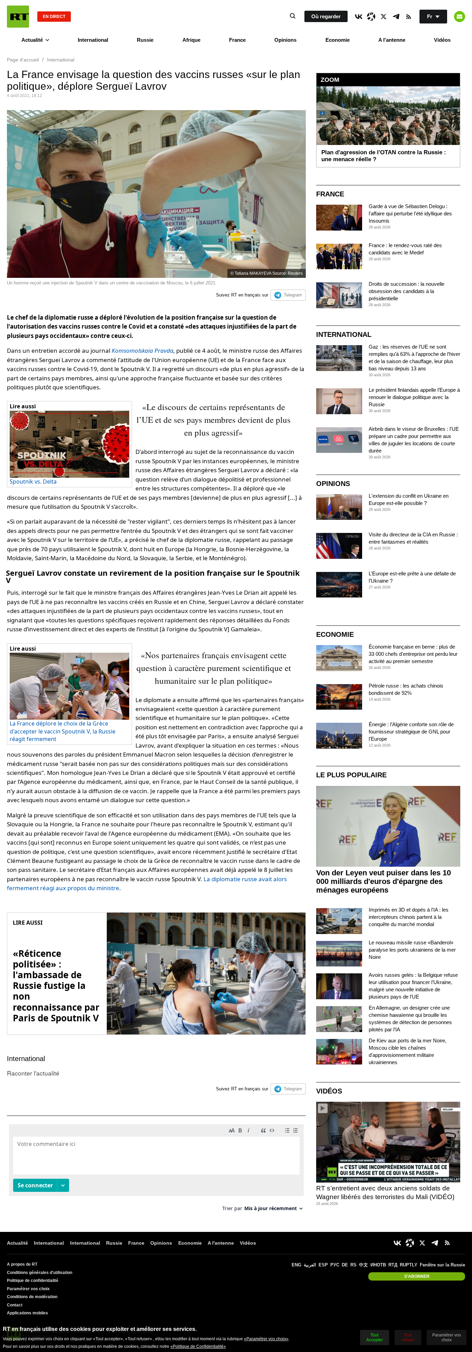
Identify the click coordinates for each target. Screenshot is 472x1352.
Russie (145, 40)
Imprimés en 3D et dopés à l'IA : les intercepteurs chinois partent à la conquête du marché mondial (409, 917)
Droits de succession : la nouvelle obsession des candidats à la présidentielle (406, 291)
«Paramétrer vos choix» (266, 1338)
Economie (337, 40)
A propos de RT (22, 1264)
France (237, 40)
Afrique (191, 40)
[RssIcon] (408, 16)
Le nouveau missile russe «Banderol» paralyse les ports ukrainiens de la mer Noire (412, 950)
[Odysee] (371, 16)
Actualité (32, 40)
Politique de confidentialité (32, 1280)
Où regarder (326, 16)
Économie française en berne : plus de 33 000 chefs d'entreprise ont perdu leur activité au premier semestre (413, 654)
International (93, 40)
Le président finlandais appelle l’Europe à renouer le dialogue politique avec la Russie (414, 397)
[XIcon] (383, 16)
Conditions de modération (32, 1296)
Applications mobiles (27, 1313)
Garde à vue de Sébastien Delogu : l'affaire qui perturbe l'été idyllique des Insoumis (410, 213)
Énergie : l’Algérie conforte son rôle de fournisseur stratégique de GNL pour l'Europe (411, 731)
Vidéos (442, 40)
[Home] (18, 17)
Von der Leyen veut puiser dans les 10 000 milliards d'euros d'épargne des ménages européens (383, 881)
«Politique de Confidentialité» (198, 1346)
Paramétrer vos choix (28, 1288)
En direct (54, 16)
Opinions (285, 40)
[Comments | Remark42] (156, 1170)
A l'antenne (391, 40)
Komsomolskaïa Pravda (142, 350)
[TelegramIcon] (396, 16)
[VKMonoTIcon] (358, 16)
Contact (14, 1305)
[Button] (459, 16)
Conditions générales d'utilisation (39, 1272)
